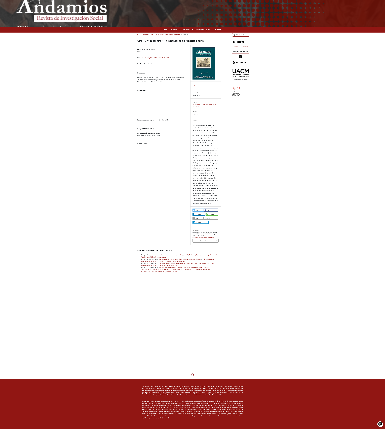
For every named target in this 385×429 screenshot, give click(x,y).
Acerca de (186, 29)
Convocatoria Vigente (203, 29)
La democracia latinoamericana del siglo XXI (173, 255)
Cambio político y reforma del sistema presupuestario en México (180, 259)
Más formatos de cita (200, 241)
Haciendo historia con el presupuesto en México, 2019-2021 (179, 263)
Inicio (165, 29)
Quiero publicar (240, 62)
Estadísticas (217, 29)
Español (245, 46)
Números (174, 29)
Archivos (146, 34)
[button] (198, 210)
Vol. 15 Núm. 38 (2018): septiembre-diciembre (165, 34)
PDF (195, 86)
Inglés (236, 46)
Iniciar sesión (241, 35)
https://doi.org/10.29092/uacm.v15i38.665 (155, 58)
